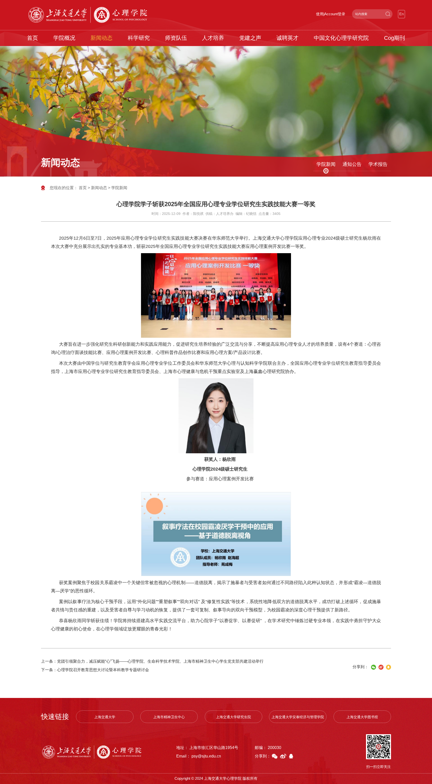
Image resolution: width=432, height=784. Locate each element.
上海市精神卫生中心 (169, 717)
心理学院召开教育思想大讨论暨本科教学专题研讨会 (103, 670)
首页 (83, 188)
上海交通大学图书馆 (362, 717)
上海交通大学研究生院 (233, 717)
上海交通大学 (104, 717)
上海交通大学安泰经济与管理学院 (298, 717)
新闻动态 (99, 188)
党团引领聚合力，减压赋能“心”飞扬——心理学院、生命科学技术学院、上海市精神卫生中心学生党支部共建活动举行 (160, 661)
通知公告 (352, 164)
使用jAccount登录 (330, 14)
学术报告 (378, 164)
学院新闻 (326, 164)
